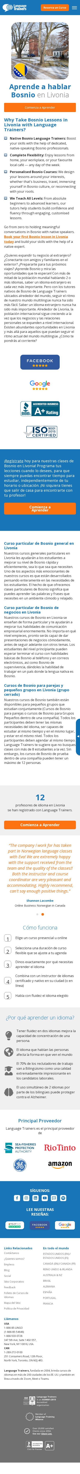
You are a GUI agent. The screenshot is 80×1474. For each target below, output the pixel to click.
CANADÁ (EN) (50, 1263)
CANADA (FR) (68, 1263)
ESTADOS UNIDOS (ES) (55, 1258)
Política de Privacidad (16, 1308)
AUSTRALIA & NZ (52, 1275)
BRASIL (47, 1281)
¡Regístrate (13, 460)
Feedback (9, 1287)
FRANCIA (48, 1303)
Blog (6, 1270)
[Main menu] (74, 7)
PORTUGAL (49, 1298)
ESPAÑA (47, 1292)
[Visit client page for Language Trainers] (40, 1431)
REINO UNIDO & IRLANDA (57, 1269)
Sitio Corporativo (14, 1281)
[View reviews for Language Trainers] (40, 1445)
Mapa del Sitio (12, 1303)
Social (7, 1276)
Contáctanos (11, 1253)
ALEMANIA (49, 1286)
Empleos (9, 1264)
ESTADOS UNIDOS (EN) (56, 1254)
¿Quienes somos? (14, 1259)
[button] (37, 914)
